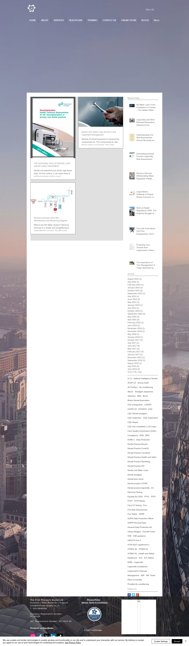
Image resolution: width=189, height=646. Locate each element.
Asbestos (132, 396)
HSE (129, 536)
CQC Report (133, 422)
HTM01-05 (132, 549)
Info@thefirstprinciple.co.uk (44, 605)
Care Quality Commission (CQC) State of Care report (143, 431)
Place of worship (135, 580)
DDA (142, 435)
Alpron (130, 392)
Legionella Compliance (137, 566)
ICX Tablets (149, 558)
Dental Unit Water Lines (138, 470)
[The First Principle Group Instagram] (33, 636)
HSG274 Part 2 (134, 540)
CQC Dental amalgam (137, 413)
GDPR (141, 514)
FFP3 (130, 501)
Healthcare (132, 558)
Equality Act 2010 (135, 496)
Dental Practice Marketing (139, 461)
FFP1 (146, 496)
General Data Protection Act (140, 527)
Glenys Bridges (134, 532)
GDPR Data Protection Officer (141, 518)
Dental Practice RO (136, 466)
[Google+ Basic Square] (137, 594)
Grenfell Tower (149, 532)
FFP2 (153, 496)
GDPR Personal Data (137, 523)
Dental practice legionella (139, 488)
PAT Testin (150, 575)
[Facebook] (39, 636)
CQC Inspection (134, 418)
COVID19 (142, 409)
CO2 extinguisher (135, 405)
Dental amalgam (135, 475)
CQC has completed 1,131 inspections (143, 426)
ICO (140, 558)
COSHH (147, 405)
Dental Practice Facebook (139, 453)
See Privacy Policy (73, 642)
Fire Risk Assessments (137, 510)
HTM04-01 (132, 553)
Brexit (145, 396)
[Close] (185, 641)
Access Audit (142, 383)
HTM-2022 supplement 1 (138, 545)
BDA (139, 396)
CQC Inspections (150, 418)
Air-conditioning (146, 387)
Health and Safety (146, 553)
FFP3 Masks (139, 501)
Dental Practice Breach (138, 444)
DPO (147, 435)
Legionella (138, 562)
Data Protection (143, 440)
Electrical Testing (135, 492)
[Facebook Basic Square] (129, 594)
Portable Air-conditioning (138, 584)
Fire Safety (132, 514)
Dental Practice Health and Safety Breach (143, 457)
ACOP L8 (132, 383)
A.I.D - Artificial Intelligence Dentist (142, 378)
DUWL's (131, 440)
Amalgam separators (144, 392)
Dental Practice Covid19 (138, 448)
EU (152, 488)
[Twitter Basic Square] (133, 594)
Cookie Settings (161, 641)
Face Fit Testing (135, 505)
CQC (150, 409)
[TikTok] (60, 636)
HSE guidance (139, 536)
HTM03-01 (143, 549)
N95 (142, 575)
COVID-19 (132, 409)
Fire (145, 505)
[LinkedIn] (53, 636)
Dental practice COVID (137, 483)
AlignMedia (48, 628)
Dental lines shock (135, 479)
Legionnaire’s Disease (137, 571)
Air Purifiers (133, 387)
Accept (177, 641)
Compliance (133, 435)
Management (133, 575)
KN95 (130, 562)
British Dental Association (139, 400)
